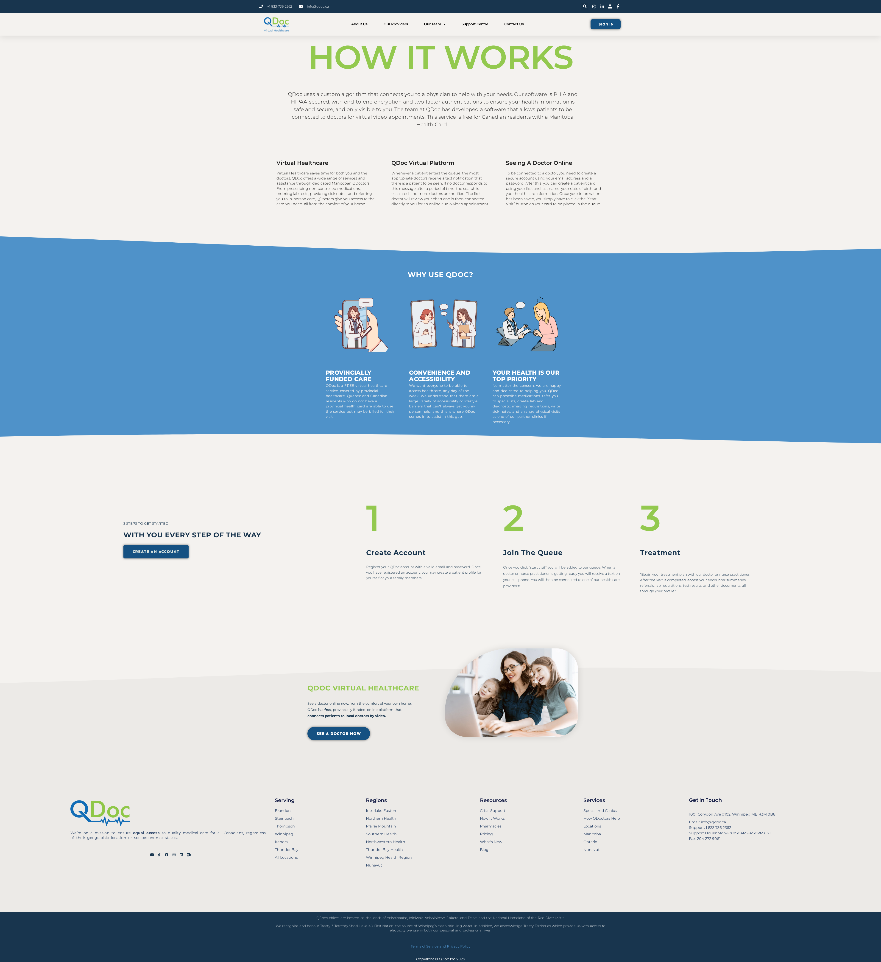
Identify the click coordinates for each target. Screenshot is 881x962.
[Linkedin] (181, 854)
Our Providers (396, 24)
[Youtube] (152, 854)
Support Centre (475, 24)
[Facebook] (166, 854)
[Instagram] (174, 854)
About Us (359, 24)
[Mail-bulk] (188, 854)
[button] (584, 6)
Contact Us (514, 24)
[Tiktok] (159, 854)
